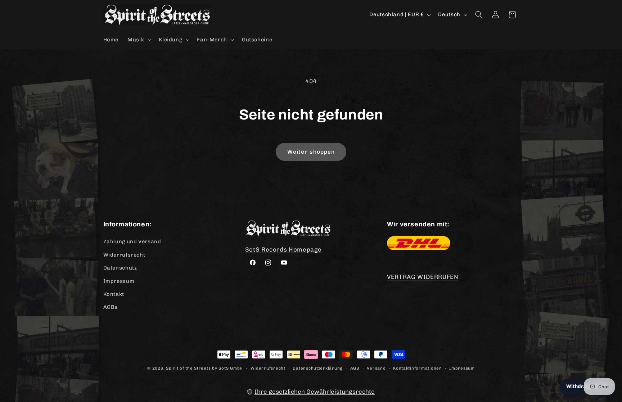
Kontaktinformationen (417, 367)
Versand (376, 367)
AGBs (110, 307)
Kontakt (113, 293)
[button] (138, 40)
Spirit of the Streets (188, 368)
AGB (355, 367)
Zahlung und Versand (132, 241)
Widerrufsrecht (124, 254)
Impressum (119, 280)
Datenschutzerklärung (318, 367)
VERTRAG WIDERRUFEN (422, 276)
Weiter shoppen (311, 151)
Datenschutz (120, 268)
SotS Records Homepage (283, 249)
